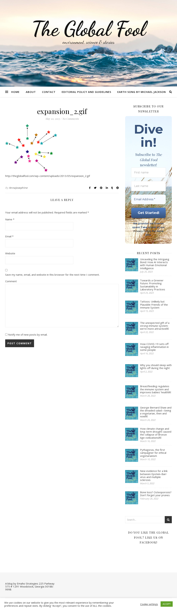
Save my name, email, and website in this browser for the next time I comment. (52, 274)
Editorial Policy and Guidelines (86, 92)
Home (15, 92)
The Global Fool (88, 29)
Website (10, 253)
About (31, 92)
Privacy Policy (142, 231)
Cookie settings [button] (149, 604)
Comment (11, 281)
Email (9, 236)
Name (9, 219)
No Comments (70, 118)
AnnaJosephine (18, 187)
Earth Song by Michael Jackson (141, 92)
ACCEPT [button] (167, 603)
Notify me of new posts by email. (27, 334)
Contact (48, 92)
